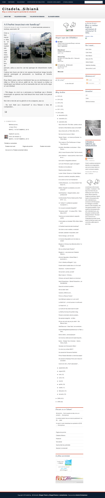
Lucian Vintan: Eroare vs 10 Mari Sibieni (70, 173)
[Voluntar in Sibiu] (86, 38)
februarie (61, 391)
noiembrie (62, 118)
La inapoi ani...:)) (63, 305)
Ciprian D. (12, 134)
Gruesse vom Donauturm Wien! (67, 346)
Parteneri (11, 2)
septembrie (62, 368)
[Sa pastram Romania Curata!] (91, 113)
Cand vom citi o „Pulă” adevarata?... (69, 364)
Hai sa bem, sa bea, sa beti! (66, 272)
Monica (11, 124)
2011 (59, 109)
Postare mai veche (45, 146)
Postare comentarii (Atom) (20, 150)
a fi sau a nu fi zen (62, 66)
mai (60, 381)
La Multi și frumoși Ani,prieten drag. (68, 312)
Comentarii (91, 83)
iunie (60, 378)
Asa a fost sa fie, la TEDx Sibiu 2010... (69, 131)
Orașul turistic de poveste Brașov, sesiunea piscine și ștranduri (69, 44)
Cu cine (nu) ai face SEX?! (66, 349)
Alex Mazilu (89, 55)
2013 (59, 103)
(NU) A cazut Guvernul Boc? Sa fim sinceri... (71, 152)
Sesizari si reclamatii (53, 2)
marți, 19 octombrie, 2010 (19, 129)
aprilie (61, 384)
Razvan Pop (61, 57)
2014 (59, 99)
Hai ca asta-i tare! (63, 289)
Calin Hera (89, 52)
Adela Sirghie (89, 62)
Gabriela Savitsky (90, 65)
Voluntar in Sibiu (20, 16)
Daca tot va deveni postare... (66, 286)
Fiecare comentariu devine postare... (69, 315)
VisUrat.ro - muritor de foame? (67, 268)
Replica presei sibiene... (65, 170)
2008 (59, 401)
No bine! (60, 42)
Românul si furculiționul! (65, 167)
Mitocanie (60, 72)
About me (7, 16)
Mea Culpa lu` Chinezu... (65, 275)
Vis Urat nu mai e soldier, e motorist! (69, 229)
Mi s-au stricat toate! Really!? (67, 249)
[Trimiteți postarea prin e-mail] (5, 111)
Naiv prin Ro (89, 59)
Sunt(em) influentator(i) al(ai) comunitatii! (70, 128)
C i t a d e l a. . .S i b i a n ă (20, 9)
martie (61, 387)
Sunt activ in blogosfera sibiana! (67, 160)
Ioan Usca (88, 49)
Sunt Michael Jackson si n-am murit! (69, 299)
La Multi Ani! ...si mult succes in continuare (70, 302)
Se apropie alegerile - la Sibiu (67, 318)
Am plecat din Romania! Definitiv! (68, 352)
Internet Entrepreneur (81, 495)
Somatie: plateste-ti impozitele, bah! (68, 232)
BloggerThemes (53, 495)
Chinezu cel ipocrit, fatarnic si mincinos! (70, 278)
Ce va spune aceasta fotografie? (68, 208)
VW (18, 29)
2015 (59, 96)
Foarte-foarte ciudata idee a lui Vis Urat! (70, 265)
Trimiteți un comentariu (10, 143)
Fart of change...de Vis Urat (66, 236)
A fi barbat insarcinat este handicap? (22, 24)
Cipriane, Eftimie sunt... (65, 293)
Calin (87, 98)
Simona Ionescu (90, 101)
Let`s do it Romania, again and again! (69, 164)
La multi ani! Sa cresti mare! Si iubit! (68, 308)
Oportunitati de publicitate (36, 2)
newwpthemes (63, 495)
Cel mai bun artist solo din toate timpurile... (70, 338)
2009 (59, 398)
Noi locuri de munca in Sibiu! (67, 134)
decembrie (62, 115)
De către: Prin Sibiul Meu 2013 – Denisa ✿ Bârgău (68, 59)
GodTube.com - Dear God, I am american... (70, 326)
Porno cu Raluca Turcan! (65, 296)
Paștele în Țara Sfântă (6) (64, 51)
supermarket (13, 29)
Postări (90, 80)
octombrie (62, 122)
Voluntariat (21, 2)
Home (4, 2)
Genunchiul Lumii (91, 68)
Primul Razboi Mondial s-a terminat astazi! (70, 355)
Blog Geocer (61, 50)
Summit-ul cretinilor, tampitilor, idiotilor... (69, 176)
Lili (86, 95)
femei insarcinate (37, 27)
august (61, 371)
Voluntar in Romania (37, 16)
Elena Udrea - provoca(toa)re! (67, 334)
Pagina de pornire (28, 146)
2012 (59, 106)
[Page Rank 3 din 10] (69, 31)
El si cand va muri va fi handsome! (68, 179)
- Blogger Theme (42, 495)
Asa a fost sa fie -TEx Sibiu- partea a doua (70, 124)
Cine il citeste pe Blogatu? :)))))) (67, 262)
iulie (60, 374)
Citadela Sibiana (68, 2)
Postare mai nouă (10, 146)
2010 (59, 112)
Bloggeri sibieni (53, 16)
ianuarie (61, 394)
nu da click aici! (69, 83)
